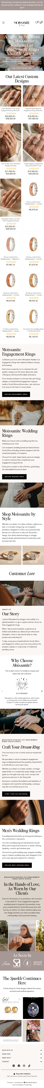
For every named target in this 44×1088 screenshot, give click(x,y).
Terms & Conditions (17, 1085)
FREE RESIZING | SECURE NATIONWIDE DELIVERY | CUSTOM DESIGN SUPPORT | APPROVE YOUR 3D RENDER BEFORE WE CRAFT (22, 5)
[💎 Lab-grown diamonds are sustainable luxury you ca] (33, 1008)
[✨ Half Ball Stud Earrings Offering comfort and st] (10, 1008)
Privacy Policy (28, 1085)
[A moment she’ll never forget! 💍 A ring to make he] (33, 1031)
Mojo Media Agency (31, 1082)
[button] (1, 553)
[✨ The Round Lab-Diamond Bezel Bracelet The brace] (10, 1031)
